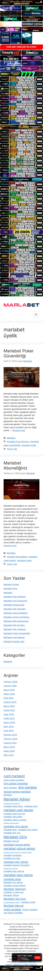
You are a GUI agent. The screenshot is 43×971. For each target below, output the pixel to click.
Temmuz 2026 (10, 682)
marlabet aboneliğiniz (17, 557)
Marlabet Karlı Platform (15, 597)
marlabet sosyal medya (14, 885)
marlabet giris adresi (16, 826)
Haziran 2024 (10, 743)
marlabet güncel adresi (19, 848)
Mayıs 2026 (9, 690)
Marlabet (11, 438)
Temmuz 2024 (10, 739)
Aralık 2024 (9, 718)
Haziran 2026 (10, 686)
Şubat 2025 (9, 710)
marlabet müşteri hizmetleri (17, 865)
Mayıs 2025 (9, 706)
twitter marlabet (29, 909)
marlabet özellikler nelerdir (12, 902)
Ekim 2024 (9, 726)
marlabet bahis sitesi (13, 806)
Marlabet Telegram (15, 888)
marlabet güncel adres (17, 844)
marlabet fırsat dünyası (18, 441)
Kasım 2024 (9, 722)
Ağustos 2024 (10, 734)
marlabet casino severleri (11, 823)
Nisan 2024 (9, 751)
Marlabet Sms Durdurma (15, 601)
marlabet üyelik (28, 445)
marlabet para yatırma (14, 871)
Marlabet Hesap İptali (14, 605)
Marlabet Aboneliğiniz (15, 465)
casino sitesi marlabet (14, 780)
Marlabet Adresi (11, 584)
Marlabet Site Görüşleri (15, 609)
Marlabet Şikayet (14, 905)
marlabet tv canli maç (14, 892)
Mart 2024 (9, 755)
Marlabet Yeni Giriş (15, 898)
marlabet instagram (13, 855)
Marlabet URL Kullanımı (15, 629)
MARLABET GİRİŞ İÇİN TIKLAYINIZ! (21, 47)
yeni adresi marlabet (13, 913)
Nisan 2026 (9, 694)
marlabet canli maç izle (14, 814)
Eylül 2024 (9, 730)
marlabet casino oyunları (15, 820)
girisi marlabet (10, 787)
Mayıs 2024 (9, 747)
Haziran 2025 (10, 702)
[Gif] (21, 127)
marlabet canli (30, 806)
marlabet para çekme (18, 875)
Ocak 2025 (9, 714)
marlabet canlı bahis (13, 817)
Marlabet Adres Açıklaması (16, 617)
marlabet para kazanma (11, 868)
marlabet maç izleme (16, 861)
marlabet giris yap (12, 833)
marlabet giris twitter (28, 829)
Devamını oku (18, 430)
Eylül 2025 (8, 698)
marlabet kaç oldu (12, 858)
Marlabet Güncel (11, 841)
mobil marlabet (12, 909)
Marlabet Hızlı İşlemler (14, 637)
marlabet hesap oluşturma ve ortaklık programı (18, 852)
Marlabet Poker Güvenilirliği (19, 353)
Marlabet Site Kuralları (14, 625)
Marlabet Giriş (10, 588)
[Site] (21, 79)
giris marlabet (27, 787)
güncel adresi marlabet (17, 791)
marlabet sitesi (12, 879)
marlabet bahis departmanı (12, 803)
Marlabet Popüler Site (14, 641)
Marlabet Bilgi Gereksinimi (16, 621)
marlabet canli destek (18, 810)
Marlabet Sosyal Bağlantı (15, 613)
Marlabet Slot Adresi (13, 882)
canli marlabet (14, 776)
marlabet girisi (10, 829)
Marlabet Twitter (11, 895)
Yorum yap (12, 449)
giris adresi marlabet (16, 783)
